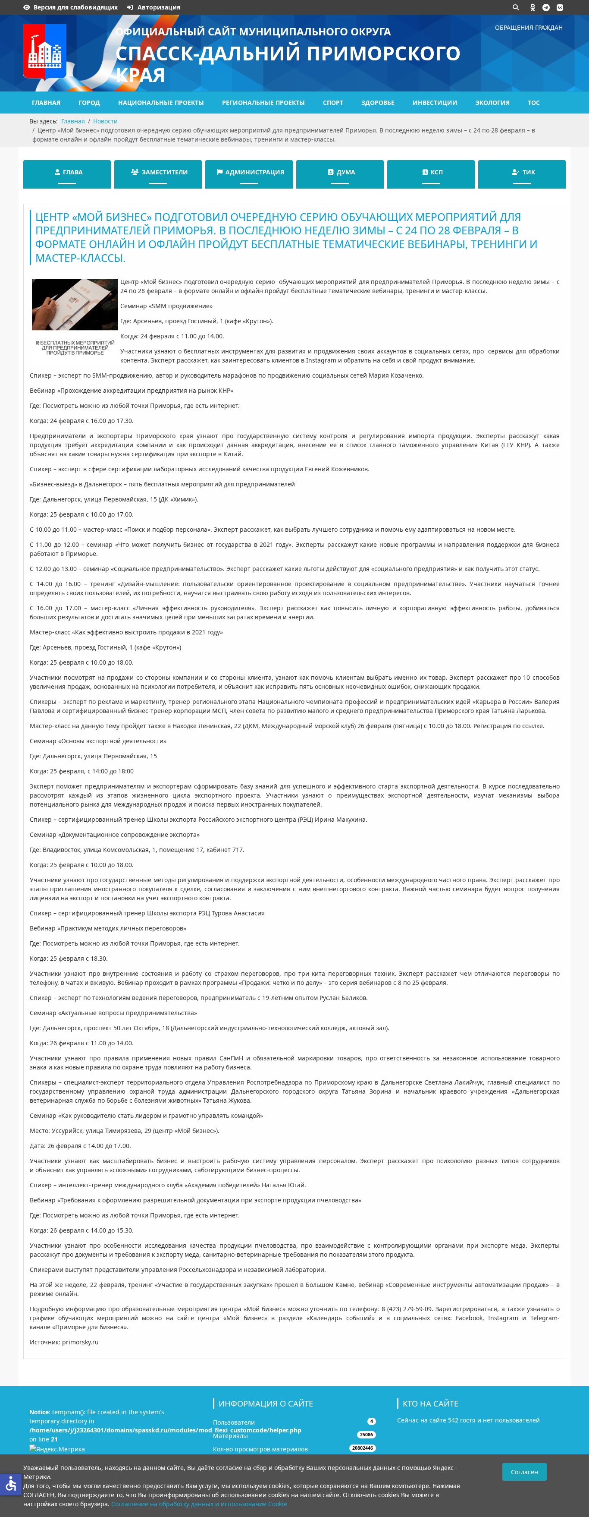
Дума (346, 172)
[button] (533, 7)
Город (89, 102)
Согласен (524, 1472)
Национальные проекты (161, 102)
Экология (493, 102)
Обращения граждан (529, 27)
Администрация (255, 172)
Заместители (165, 172)
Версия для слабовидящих (76, 7)
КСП (437, 172)
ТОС (534, 102)
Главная (46, 102)
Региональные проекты (263, 102)
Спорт (333, 102)
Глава (73, 172)
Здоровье (378, 102)
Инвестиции (435, 102)
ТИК (529, 172)
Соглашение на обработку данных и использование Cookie (199, 1504)
